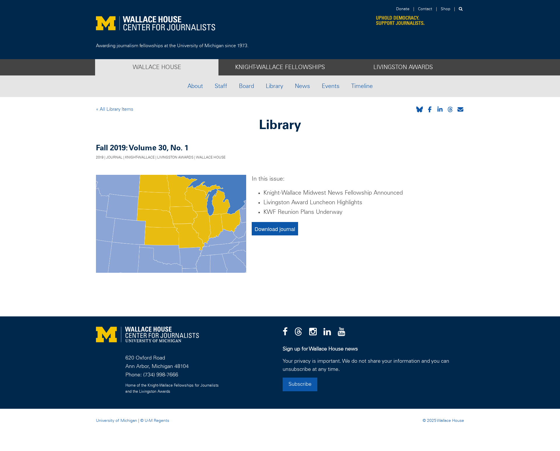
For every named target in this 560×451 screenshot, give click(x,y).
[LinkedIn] (327, 332)
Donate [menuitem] (403, 9)
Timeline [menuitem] (362, 86)
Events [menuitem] (331, 86)
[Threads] (298, 332)
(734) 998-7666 (160, 375)
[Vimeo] (341, 332)
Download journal (275, 228)
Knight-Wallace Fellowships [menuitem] (280, 67)
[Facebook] (285, 332)
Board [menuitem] (246, 86)
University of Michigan (116, 421)
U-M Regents (157, 421)
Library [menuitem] (274, 86)
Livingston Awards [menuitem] (403, 67)
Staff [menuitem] (221, 86)
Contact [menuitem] (425, 9)
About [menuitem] (195, 86)
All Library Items (116, 109)
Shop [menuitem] (445, 9)
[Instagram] (313, 332)
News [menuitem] (302, 86)
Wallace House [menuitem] (157, 67)
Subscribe (300, 384)
